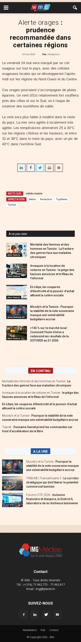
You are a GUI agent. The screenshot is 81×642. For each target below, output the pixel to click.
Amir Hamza (13, 254)
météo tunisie (34, 193)
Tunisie (12, 204)
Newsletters (30, 630)
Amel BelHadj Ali (16, 317)
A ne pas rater (18, 234)
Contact (53, 630)
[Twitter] (46, 615)
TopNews (61, 199)
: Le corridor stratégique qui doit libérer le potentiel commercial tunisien (52, 482)
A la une (40, 451)
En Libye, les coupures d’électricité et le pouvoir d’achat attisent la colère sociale (52, 291)
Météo (32, 199)
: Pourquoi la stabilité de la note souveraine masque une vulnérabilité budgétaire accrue (52, 466)
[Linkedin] (35, 615)
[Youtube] (57, 615)
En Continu (40, 371)
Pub (43, 630)
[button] (75, 7)
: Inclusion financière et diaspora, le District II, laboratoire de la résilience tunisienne (52, 499)
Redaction (54, 54)
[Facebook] (24, 615)
